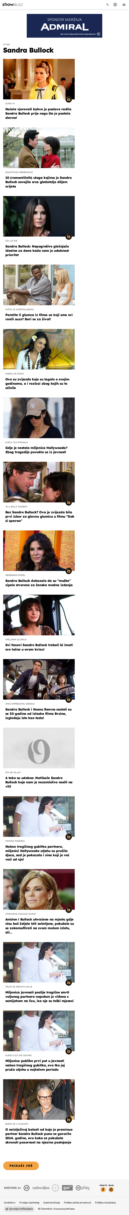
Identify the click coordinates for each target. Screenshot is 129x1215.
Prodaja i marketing (29, 1202)
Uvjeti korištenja (51, 1202)
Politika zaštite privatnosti (77, 1202)
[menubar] (115, 4)
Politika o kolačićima (105, 1202)
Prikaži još (21, 1166)
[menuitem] (115, 4)
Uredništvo (9, 1202)
